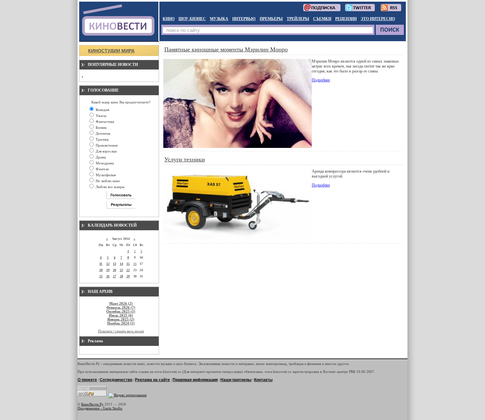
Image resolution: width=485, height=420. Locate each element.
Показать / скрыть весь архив (121, 331)
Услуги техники (184, 159)
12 (108, 264)
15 (128, 264)
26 (108, 276)
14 (121, 264)
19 (108, 270)
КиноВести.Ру (92, 404)
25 (101, 276)
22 (128, 270)
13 (114, 264)
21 (121, 270)
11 (100, 264)
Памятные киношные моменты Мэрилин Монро (226, 49)
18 (101, 270)
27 (114, 276)
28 (121, 276)
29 (128, 276)
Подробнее (321, 80)
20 (114, 270)
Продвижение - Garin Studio (100, 408)
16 (135, 264)
